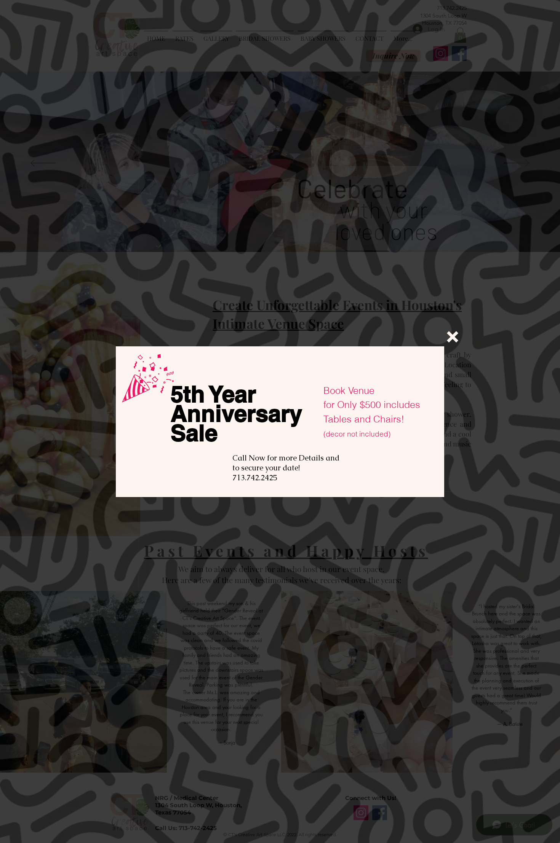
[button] (452, 337)
